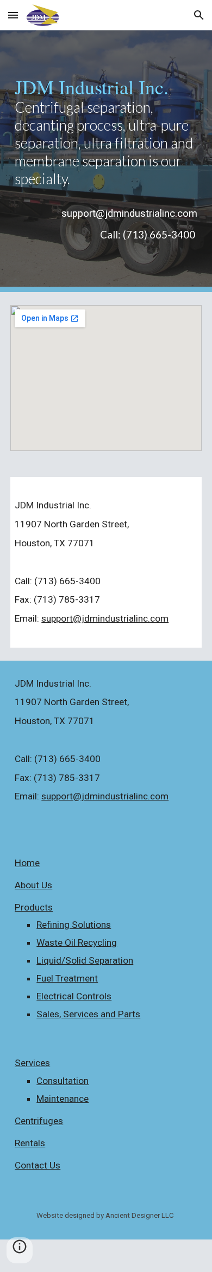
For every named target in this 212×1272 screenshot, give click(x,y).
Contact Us (37, 1165)
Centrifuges (39, 1120)
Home (27, 862)
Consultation (62, 1080)
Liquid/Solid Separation (84, 960)
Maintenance (62, 1098)
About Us (33, 885)
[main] (106, 132)
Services (32, 1062)
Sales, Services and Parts (88, 1014)
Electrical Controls (73, 996)
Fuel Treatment (67, 978)
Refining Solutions (73, 924)
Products (34, 907)
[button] (13, 15)
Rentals (30, 1143)
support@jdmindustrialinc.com (105, 618)
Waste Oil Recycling (76, 942)
